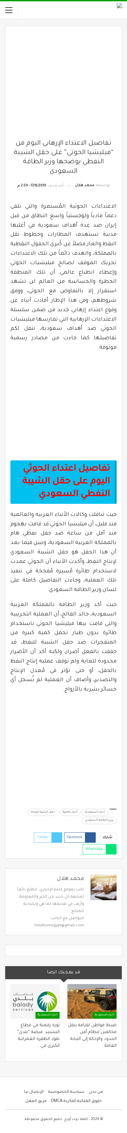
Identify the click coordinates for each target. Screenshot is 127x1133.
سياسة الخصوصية (66, 1092)
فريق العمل (36, 1101)
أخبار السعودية (95, 812)
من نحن (96, 1092)
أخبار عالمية (70, 812)
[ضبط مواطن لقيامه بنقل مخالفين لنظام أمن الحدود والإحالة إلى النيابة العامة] (92, 1001)
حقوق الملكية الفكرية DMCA (76, 1101)
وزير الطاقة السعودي (99, 820)
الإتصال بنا (34, 1092)
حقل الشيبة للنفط (43, 812)
